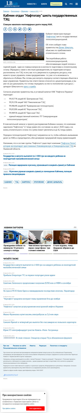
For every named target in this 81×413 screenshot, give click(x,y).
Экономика (15, 11)
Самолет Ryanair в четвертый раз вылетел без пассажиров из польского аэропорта (39, 322)
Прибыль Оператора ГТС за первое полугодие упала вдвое (29, 275)
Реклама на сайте (19, 346)
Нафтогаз (26, 182)
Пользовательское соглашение (14, 348)
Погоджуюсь (35, 408)
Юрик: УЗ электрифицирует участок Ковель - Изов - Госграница (30, 330)
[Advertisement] (40, 204)
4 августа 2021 (34, 11)
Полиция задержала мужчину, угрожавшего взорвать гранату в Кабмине (39, 165)
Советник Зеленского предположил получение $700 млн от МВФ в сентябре (37, 283)
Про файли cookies (8, 408)
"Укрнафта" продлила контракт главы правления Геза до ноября (31, 298)
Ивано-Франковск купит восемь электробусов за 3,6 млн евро (30, 314)
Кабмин (8, 182)
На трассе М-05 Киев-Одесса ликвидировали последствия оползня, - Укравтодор (38, 290)
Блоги (44, 4)
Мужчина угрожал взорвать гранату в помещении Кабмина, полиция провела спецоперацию (37, 173)
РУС (71, 4)
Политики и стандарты (58, 346)
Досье (42, 12)
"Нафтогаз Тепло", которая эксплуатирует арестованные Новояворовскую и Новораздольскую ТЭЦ (39, 144)
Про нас (6, 346)
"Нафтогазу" (51, 36)
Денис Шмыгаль (66, 47)
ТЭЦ (16, 182)
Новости (31, 4)
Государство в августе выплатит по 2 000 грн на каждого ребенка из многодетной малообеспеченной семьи (34, 157)
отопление (39, 182)
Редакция (42, 346)
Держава (24, 11)
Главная (6, 11)
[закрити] (44, 393)
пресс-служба (30, 86)
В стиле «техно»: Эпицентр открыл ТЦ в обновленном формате (38, 338)
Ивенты (32, 346)
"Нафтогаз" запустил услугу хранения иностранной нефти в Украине (33, 306)
